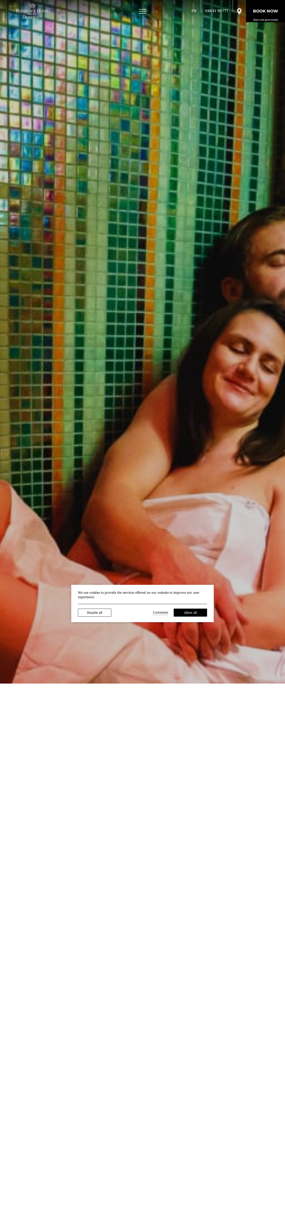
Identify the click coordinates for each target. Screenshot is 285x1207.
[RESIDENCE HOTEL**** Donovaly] (33, 11)
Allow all (190, 612)
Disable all (94, 612)
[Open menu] (142, 11)
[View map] (239, 10)
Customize (160, 612)
